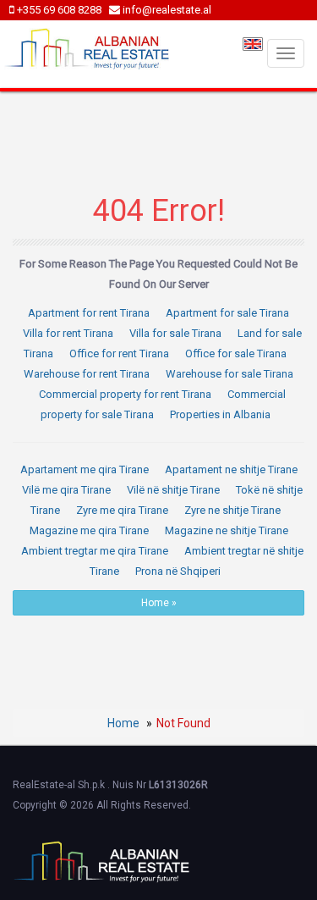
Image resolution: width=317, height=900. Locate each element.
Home (123, 723)
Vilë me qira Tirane (66, 489)
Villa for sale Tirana (175, 333)
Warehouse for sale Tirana (229, 373)
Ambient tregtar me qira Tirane (94, 550)
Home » (159, 603)
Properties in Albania (220, 414)
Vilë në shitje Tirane (173, 489)
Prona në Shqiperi (178, 571)
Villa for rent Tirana (68, 333)
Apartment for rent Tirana (89, 312)
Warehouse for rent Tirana (87, 373)
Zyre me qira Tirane (122, 510)
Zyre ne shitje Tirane (232, 510)
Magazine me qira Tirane (89, 530)
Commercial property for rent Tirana (125, 394)
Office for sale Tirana (236, 353)
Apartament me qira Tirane (84, 469)
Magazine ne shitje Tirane (226, 530)
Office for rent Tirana (119, 353)
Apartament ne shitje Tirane (231, 469)
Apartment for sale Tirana (227, 312)
